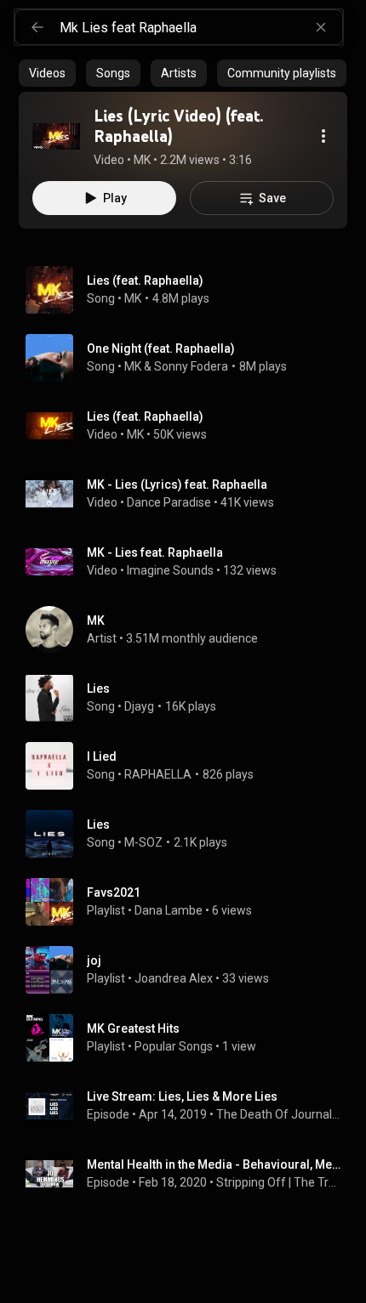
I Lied (102, 756)
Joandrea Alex (173, 978)
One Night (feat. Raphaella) (161, 348)
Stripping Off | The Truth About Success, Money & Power (278, 1182)
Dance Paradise (169, 502)
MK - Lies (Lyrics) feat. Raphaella (177, 484)
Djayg (139, 706)
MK (132, 298)
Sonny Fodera (191, 366)
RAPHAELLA (158, 774)
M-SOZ (143, 842)
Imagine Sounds (170, 570)
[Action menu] (323, 136)
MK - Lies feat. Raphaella (155, 552)
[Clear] (321, 27)
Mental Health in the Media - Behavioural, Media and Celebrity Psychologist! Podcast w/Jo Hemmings (214, 1164)
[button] (56, 136)
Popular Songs (173, 1046)
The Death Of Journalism (278, 1114)
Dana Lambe (168, 910)
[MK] (190, 630)
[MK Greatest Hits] (190, 1038)
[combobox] (201, 27)
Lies (98, 688)
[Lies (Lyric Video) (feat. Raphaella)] (56, 136)
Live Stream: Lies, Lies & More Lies (182, 1096)
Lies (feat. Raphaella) (145, 280)
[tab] (47, 73)
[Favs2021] (190, 902)
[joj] (190, 970)
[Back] (37, 27)
